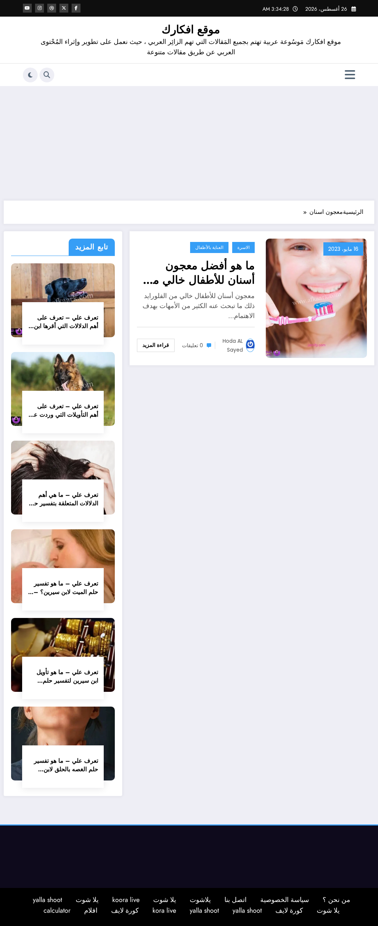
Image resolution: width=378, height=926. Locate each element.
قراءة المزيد (155, 345)
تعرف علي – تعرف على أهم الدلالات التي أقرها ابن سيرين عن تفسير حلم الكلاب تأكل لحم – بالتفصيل (63, 321)
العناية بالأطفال (209, 247)
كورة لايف (289, 910)
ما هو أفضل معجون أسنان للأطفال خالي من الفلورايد (200, 272)
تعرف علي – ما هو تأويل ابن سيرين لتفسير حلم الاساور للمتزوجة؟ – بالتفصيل (67, 676)
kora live (164, 910)
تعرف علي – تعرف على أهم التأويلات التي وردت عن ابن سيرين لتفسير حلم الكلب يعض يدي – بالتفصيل (63, 410)
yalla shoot (47, 900)
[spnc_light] (30, 75)
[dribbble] (51, 8)
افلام (90, 910)
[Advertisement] (189, 141)
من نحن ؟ (336, 900)
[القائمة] (350, 74)
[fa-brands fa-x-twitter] (63, 8)
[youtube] (27, 8)
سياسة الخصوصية (284, 900)
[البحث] (46, 75)
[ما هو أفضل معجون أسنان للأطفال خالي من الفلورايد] (316, 297)
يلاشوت (200, 900)
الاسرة (243, 247)
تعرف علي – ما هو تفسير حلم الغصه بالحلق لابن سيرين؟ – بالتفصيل (66, 764)
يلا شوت (164, 900)
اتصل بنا (235, 900)
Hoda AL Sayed (233, 345)
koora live (126, 900)
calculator (57, 910)
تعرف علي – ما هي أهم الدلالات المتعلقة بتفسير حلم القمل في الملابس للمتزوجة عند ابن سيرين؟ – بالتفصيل (63, 499)
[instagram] (39, 8)
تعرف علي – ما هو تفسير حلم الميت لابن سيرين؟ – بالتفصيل (66, 587)
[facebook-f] (76, 8)
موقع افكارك (191, 29)
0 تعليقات (192, 345)
